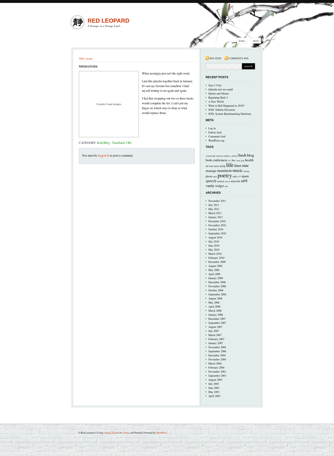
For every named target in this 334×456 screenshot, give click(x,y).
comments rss (238, 58)
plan (215, 176)
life (229, 164)
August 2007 (215, 327)
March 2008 (215, 310)
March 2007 (215, 335)
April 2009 (214, 274)
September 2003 (217, 375)
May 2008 (213, 302)
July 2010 (213, 241)
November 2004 (217, 359)
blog (250, 155)
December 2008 (217, 282)
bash (242, 155)
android (234, 155)
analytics (227, 155)
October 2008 (215, 290)
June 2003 (213, 388)
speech (211, 180)
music (89, 58)
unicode (235, 181)
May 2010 (213, 249)
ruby (235, 176)
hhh (207, 166)
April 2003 (214, 396)
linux (237, 165)
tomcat (220, 181)
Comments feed (216, 136)
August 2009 (215, 266)
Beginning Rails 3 (218, 97)
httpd (211, 166)
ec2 (229, 160)
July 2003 (213, 384)
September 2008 (217, 294)
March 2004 (215, 363)
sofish (126, 432)
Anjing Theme (111, 432)
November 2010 (217, 225)
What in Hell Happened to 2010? (226, 105)
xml (226, 186)
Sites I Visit (214, 85)
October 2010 (215, 229)
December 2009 (217, 262)
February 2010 (216, 258)
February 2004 (216, 367)
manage (211, 170)
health (249, 160)
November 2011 (217, 201)
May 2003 (213, 392)
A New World (216, 101)
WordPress (161, 432)
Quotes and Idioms (218, 93)
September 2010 (217, 233)
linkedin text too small (220, 89)
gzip (242, 160)
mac (245, 165)
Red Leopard (109, 20)
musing (246, 171)
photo (209, 176)
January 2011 (215, 217)
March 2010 (215, 253)
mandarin (224, 170)
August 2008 (215, 298)
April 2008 (214, 306)
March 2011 (215, 213)
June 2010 (213, 245)
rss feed (215, 58)
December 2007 (217, 319)
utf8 (244, 180)
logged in (103, 155)
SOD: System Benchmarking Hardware (229, 114)
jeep (222, 166)
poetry (225, 175)
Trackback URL (122, 143)
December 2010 (217, 221)
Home (242, 40)
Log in (212, 128)
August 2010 (215, 237)
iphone (217, 166)
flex (234, 160)
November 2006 (217, 347)
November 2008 (217, 286)
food (238, 160)
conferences (220, 160)
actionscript (210, 155)
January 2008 (215, 314)
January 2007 (215, 343)
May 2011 (213, 209)
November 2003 (217, 371)
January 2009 (215, 278)
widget (219, 185)
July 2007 (213, 331)
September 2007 (217, 323)
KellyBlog (103, 143)
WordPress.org (216, 140)
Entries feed (215, 132)
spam (245, 176)
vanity (210, 185)
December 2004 (217, 355)
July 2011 (213, 205)
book (209, 160)
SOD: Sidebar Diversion (221, 109)
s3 (239, 176)
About (256, 40)
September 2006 (217, 351)
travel (227, 181)
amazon (219, 155)
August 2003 (215, 379)
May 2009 (213, 270)
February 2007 (216, 339)
